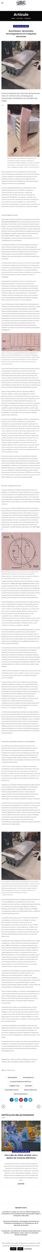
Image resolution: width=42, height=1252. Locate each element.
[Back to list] (21, 1106)
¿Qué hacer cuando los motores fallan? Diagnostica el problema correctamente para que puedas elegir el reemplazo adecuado (21, 1214)
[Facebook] (12, 1100)
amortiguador (12, 1077)
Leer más (21, 1183)
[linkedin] (26, 1100)
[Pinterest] (21, 1100)
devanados (28, 1085)
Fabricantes (25, 1151)
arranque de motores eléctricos (20, 1081)
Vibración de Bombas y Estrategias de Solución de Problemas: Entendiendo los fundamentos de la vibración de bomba (21, 1223)
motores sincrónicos (21, 1094)
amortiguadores (28, 1077)
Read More (28, 1249)
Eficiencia (28, 18)
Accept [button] (13, 1249)
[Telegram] (30, 1100)
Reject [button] (20, 1249)
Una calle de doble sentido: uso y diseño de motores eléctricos (21, 1156)
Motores (20, 18)
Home (13, 18)
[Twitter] (16, 1100)
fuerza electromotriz (12, 1090)
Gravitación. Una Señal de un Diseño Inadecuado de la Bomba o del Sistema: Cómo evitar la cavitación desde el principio (21, 1233)
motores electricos (30, 1090)
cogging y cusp (14, 1085)
